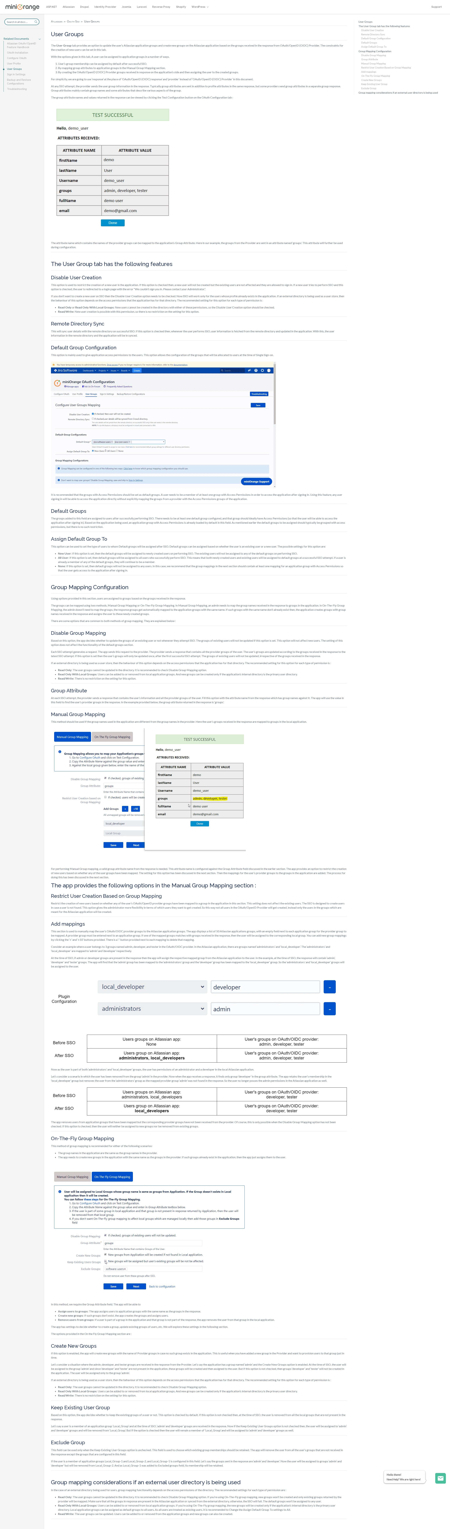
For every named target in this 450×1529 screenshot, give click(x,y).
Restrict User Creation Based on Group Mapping (386, 67)
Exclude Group (368, 88)
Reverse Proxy (161, 6)
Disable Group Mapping (373, 55)
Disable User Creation (372, 30)
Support (436, 6)
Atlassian (69, 6)
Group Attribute (369, 59)
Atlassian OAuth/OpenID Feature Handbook (21, 45)
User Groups (14, 69)
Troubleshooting (17, 89)
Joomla (126, 6)
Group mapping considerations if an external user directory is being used (398, 92)
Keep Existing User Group (374, 84)
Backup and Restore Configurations (19, 81)
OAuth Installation (17, 52)
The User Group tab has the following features (384, 26)
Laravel (142, 6)
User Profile (14, 63)
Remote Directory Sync (373, 34)
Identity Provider (105, 6)
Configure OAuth (17, 58)
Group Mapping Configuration (374, 51)
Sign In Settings (16, 74)
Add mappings (368, 71)
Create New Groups (371, 80)
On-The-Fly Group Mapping (375, 75)
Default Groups (369, 42)
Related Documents (16, 38)
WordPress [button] (198, 6)
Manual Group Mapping (373, 63)
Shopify (181, 6)
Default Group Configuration (376, 38)
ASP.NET (51, 6)
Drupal (84, 6)
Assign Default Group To (374, 46)
